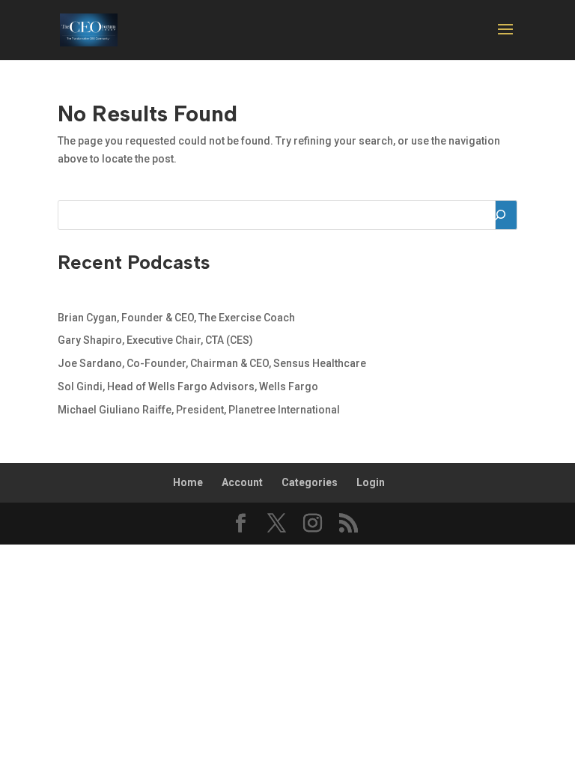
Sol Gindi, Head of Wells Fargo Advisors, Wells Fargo (188, 386)
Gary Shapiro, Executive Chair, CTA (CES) (155, 340)
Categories (310, 482)
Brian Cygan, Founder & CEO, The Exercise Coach (176, 318)
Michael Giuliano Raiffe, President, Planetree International (199, 410)
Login (370, 482)
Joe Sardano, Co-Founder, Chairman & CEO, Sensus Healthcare (212, 363)
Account (242, 482)
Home (188, 482)
